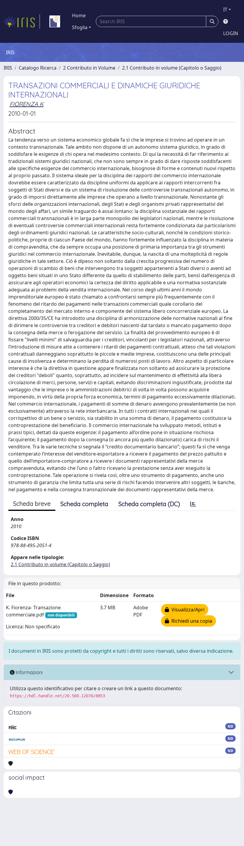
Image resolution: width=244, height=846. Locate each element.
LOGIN (230, 33)
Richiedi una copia (190, 621)
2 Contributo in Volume (89, 68)
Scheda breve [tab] (32, 503)
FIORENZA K (26, 104)
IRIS (8, 68)
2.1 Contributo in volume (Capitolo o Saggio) (171, 68)
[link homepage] (22, 21)
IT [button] (225, 9)
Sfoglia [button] (79, 27)
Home (79, 15)
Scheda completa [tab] (84, 504)
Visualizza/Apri (186, 609)
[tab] (193, 504)
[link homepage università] (55, 21)
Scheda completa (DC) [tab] (149, 504)
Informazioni (29, 672)
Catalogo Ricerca (38, 68)
